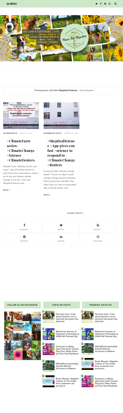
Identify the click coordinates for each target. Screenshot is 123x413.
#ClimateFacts (10, 133)
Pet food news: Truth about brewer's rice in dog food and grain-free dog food (67, 318)
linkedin (60, 241)
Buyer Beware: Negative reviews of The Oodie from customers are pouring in (67, 382)
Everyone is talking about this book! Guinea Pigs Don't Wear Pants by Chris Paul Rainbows (67, 350)
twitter (60, 229)
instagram (97, 241)
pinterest (24, 241)
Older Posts (75, 213)
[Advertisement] (61, 265)
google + (98, 229)
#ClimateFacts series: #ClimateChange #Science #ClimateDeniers (21, 150)
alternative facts (53, 133)
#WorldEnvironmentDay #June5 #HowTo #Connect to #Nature (67, 366)
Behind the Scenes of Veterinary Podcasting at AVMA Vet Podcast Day (67, 333)
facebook (24, 229)
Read (6, 190)
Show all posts (86, 90)
